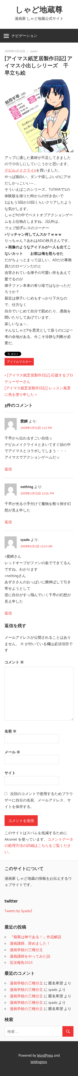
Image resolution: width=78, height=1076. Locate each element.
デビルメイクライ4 (20, 170)
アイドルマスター (19, 362)
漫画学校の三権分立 (26, 949)
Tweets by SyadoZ (18, 911)
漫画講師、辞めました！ (30, 943)
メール (12, 752)
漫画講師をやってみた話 (30, 956)
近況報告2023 (21, 962)
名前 (10, 731)
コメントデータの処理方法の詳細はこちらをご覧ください (39, 845)
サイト (10, 773)
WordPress (45, 1055)
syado (33, 51)
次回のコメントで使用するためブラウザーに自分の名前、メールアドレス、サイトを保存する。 (39, 800)
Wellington (39, 1061)
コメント (14, 662)
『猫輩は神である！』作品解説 (35, 937)
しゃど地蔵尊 (39, 9)
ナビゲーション (24, 35)
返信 (8, 469)
